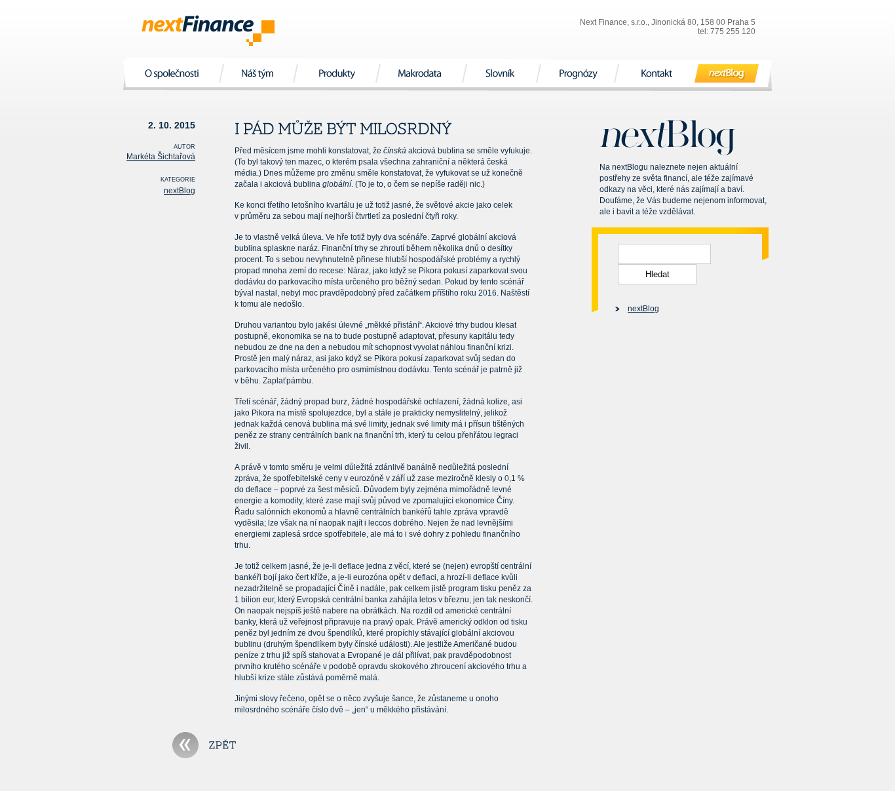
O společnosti (173, 73)
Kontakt (656, 73)
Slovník (501, 73)
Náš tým (258, 73)
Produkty (336, 73)
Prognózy (577, 73)
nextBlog (727, 73)
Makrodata (421, 73)
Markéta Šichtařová (160, 156)
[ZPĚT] (204, 745)
